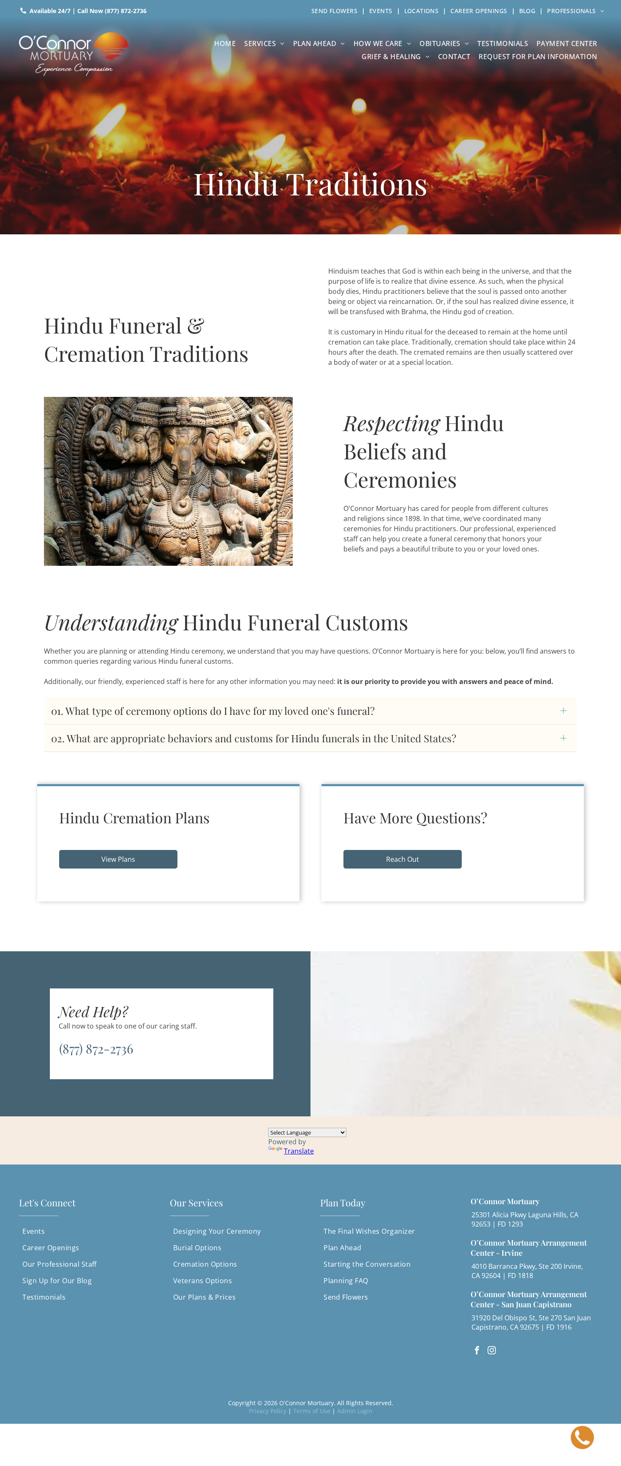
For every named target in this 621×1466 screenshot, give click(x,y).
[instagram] (491, 1351)
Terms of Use (311, 1411)
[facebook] (477, 1351)
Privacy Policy (267, 1411)
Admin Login (355, 1411)
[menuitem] (336, 10)
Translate (299, 1151)
